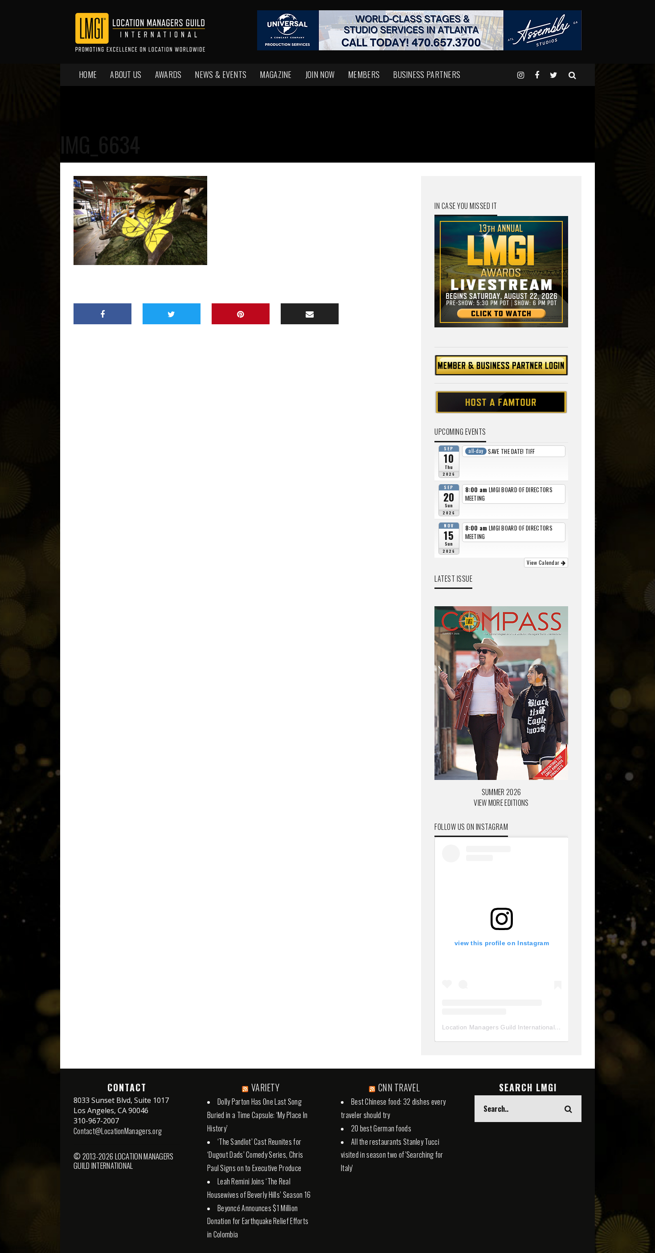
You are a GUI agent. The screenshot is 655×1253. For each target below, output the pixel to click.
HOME (88, 74)
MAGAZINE (275, 74)
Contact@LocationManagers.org (118, 1131)
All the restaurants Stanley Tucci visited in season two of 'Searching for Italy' (392, 1155)
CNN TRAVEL (399, 1087)
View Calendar (544, 562)
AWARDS (168, 74)
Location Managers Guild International (498, 1027)
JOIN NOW (320, 74)
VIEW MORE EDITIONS (501, 802)
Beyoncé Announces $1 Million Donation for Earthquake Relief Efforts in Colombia (257, 1221)
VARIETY (265, 1087)
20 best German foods (381, 1128)
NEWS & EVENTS (220, 74)
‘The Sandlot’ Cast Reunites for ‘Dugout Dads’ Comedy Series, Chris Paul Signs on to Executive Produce (255, 1155)
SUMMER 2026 (501, 792)
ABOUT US (125, 74)
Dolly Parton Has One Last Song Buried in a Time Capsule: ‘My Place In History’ (257, 1115)
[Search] (572, 74)
